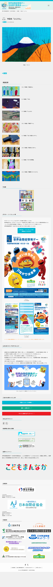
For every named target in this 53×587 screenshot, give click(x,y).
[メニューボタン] (48, 5)
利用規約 (13, 567)
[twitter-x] (6, 423)
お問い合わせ (38, 567)
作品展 (5, 22)
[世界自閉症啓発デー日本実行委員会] (16, 5)
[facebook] (3, 423)
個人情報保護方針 (20, 567)
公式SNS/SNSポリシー (30, 567)
